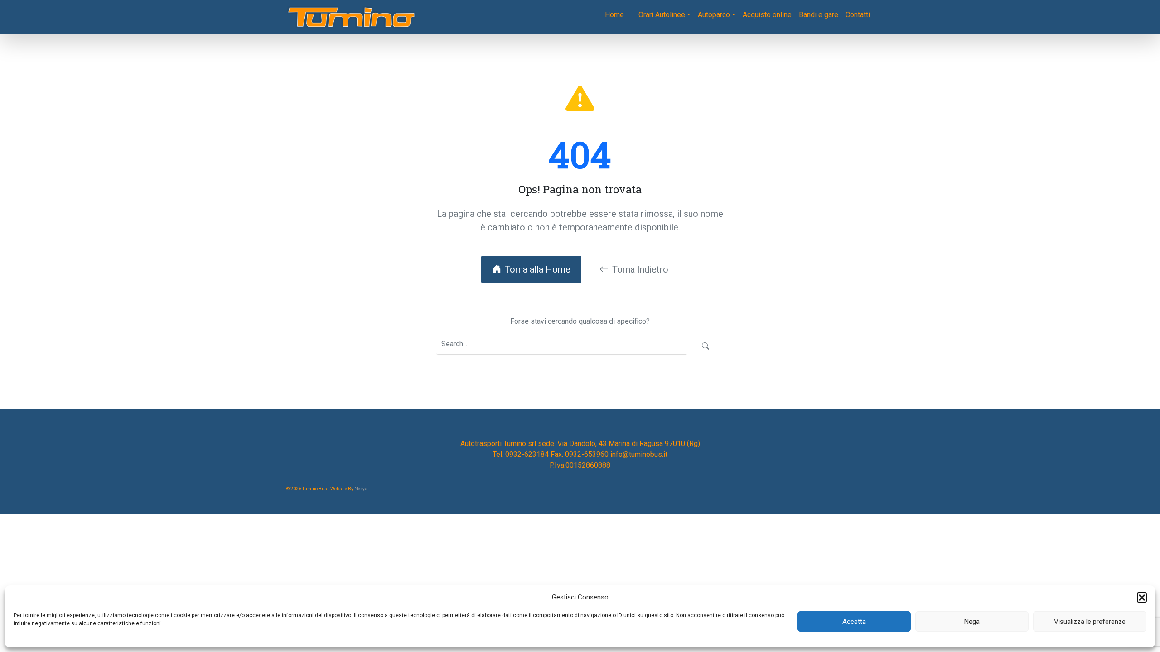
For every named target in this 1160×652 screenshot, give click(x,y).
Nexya (360, 488)
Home (614, 14)
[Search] (705, 346)
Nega (972, 622)
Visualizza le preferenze (1090, 622)
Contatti (858, 14)
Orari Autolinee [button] (661, 14)
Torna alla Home (537, 269)
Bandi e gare (818, 14)
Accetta (854, 622)
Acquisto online (767, 14)
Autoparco (714, 14)
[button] (1141, 597)
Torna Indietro (640, 269)
